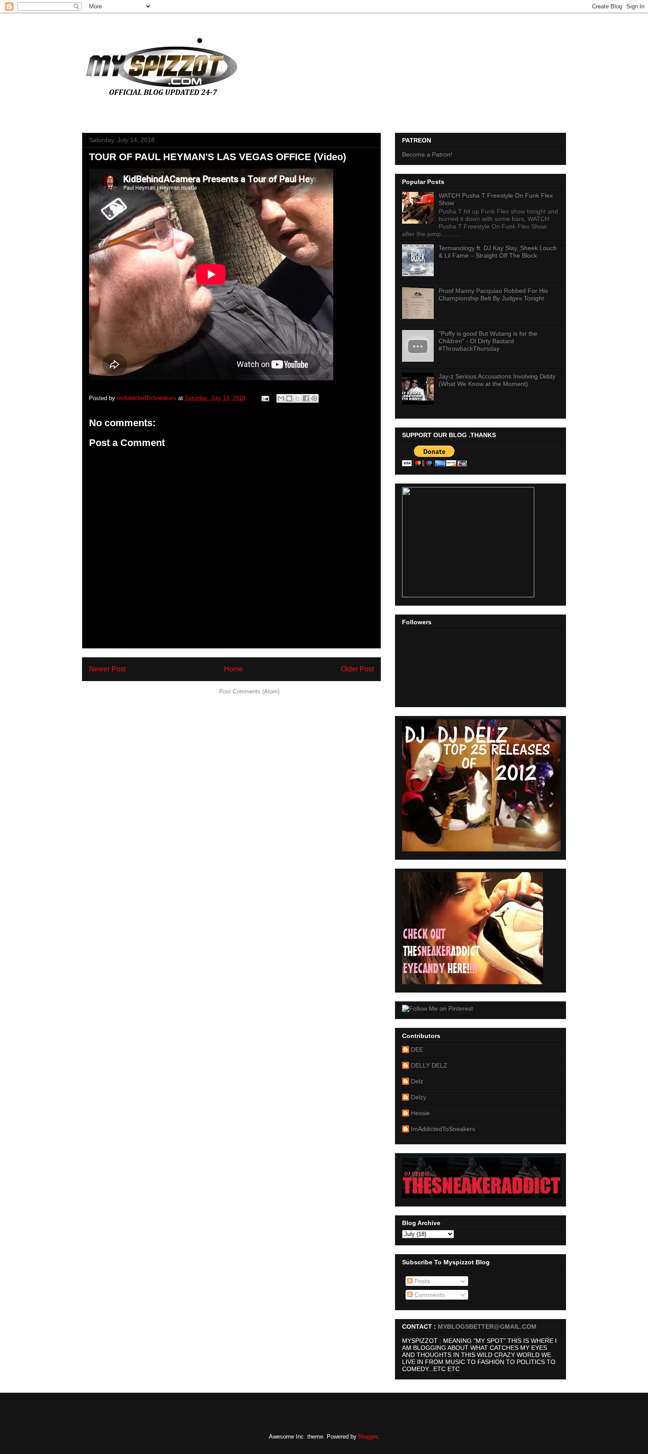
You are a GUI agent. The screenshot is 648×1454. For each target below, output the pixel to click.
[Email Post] (264, 398)
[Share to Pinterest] (314, 398)
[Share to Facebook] (306, 398)
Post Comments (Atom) (249, 691)
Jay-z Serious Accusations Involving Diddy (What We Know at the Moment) (497, 380)
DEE (417, 1049)
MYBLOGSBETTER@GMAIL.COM (487, 1326)
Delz (417, 1081)
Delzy (418, 1097)
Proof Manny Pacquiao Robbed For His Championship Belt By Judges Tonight (493, 294)
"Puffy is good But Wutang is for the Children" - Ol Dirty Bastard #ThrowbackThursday (488, 341)
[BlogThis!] (289, 398)
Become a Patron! (427, 154)
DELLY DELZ (429, 1065)
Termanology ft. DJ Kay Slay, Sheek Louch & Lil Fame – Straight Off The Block (498, 251)
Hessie (420, 1113)
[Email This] (280, 398)
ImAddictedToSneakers (443, 1128)
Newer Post (107, 669)
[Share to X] (297, 398)
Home (233, 669)
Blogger (367, 1436)
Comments (429, 1294)
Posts (421, 1281)
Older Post (357, 669)
